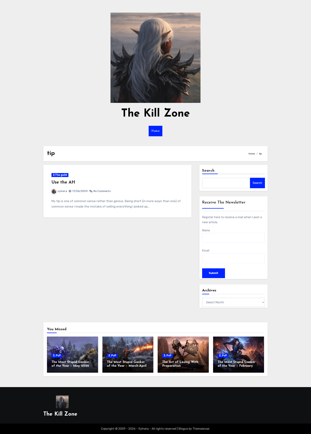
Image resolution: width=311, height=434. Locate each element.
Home (155, 131)
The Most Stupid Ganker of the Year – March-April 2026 (127, 366)
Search (208, 171)
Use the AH (63, 182)
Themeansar (201, 428)
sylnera (62, 191)
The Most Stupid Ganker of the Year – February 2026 (236, 366)
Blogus (183, 428)
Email (205, 250)
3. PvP (57, 355)
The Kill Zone (155, 113)
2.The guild (60, 174)
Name (206, 230)
